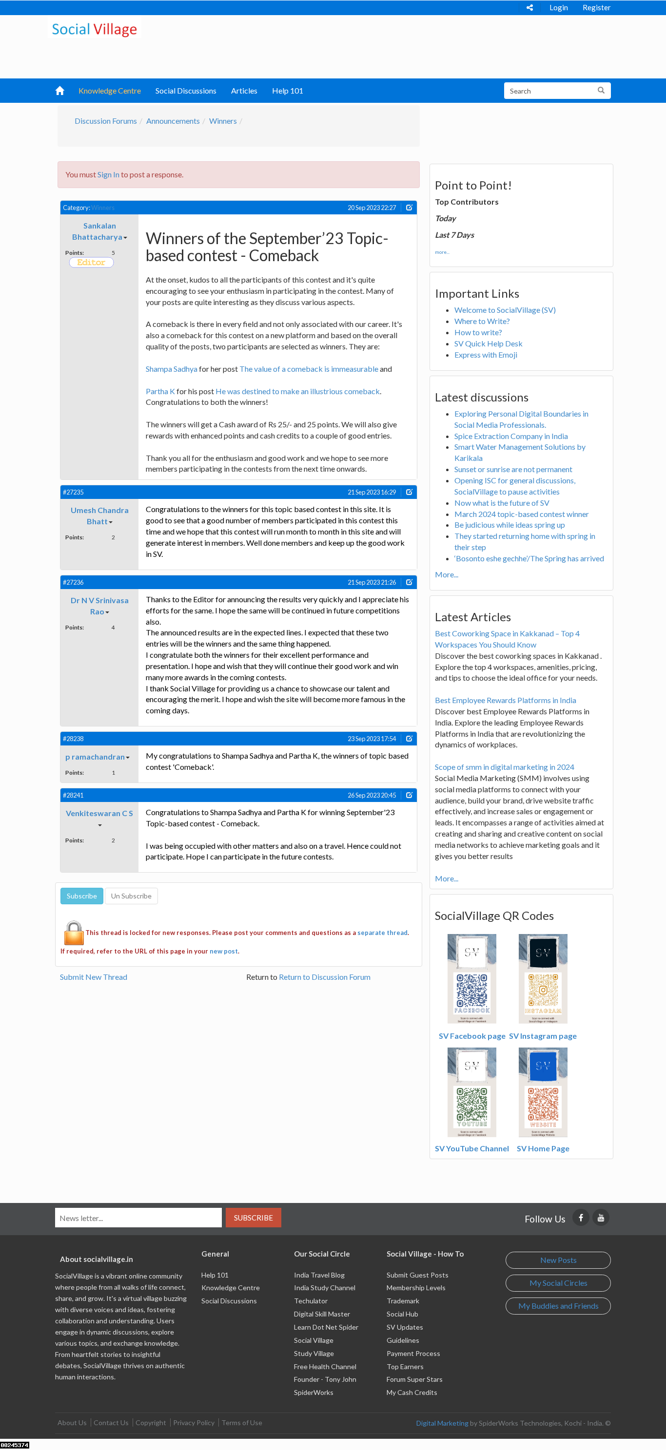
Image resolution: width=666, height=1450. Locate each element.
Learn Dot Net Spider (326, 1327)
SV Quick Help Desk (488, 343)
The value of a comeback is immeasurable (308, 368)
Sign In (108, 174)
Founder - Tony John (325, 1379)
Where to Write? (482, 320)
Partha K (160, 391)
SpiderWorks (313, 1392)
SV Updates (405, 1327)
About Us (72, 1422)
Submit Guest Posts (418, 1275)
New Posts (558, 1259)
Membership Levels (416, 1287)
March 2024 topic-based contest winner (521, 513)
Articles (244, 90)
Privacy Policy (194, 1422)
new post (224, 951)
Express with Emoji (485, 354)
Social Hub (402, 1314)
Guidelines (403, 1340)
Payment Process (413, 1353)
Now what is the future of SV (501, 502)
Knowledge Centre (109, 90)
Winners (223, 120)
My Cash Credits (412, 1392)
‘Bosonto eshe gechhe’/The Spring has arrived (529, 558)
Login (558, 7)
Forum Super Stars (415, 1379)
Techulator (311, 1301)
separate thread (382, 932)
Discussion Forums (106, 120)
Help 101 (287, 90)
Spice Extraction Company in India (511, 435)
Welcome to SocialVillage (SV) (505, 309)
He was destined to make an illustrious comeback (297, 391)
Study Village (314, 1353)
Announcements (173, 120)
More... (446, 574)
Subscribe (253, 1217)
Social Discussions (186, 90)
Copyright (151, 1422)
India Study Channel (324, 1287)
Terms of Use (241, 1422)
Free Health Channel (325, 1366)
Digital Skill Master (322, 1314)
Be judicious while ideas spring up (509, 524)
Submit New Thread (93, 976)
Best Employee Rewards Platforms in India (505, 700)
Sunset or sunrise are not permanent (513, 469)
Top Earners (405, 1366)
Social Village (313, 1340)
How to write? (478, 332)
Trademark (403, 1301)
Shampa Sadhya (171, 368)
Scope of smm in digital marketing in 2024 (504, 766)
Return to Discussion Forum (325, 976)
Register (597, 7)
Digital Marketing (442, 1423)
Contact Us (111, 1422)
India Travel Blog (319, 1275)
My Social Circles (558, 1282)
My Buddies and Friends (558, 1305)
